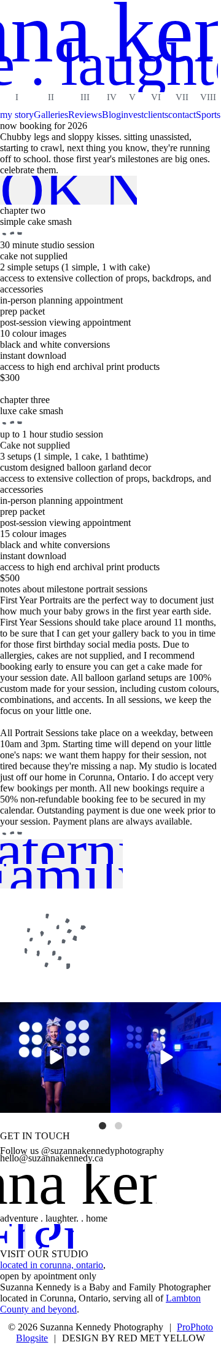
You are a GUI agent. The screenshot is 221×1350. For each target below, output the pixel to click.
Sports (208, 114)
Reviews (85, 114)
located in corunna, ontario (51, 1265)
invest (132, 114)
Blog (111, 114)
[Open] (55, 1057)
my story (17, 114)
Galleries (51, 114)
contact (182, 114)
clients (156, 114)
